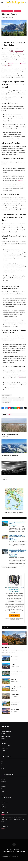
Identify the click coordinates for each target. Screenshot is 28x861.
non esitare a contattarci (10, 567)
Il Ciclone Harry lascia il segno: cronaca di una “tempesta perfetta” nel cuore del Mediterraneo (17, 552)
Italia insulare (4, 802)
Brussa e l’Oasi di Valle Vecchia (9, 434)
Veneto (3, 750)
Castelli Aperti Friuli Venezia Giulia (17, 522)
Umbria (3, 768)
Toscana (3, 766)
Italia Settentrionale (6, 731)
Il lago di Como (15, 709)
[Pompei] (6, 666)
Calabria (3, 784)
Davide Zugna (13, 525)
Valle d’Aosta (4, 748)
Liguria (3, 738)
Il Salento (13, 679)
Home (2, 6)
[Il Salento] (6, 681)
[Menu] (2, 2)
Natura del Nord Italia (18, 400)
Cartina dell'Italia (8, 512)
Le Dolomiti (5, 647)
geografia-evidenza (6, 395)
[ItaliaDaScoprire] (15, 2)
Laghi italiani (17, 10)
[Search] (26, 2)
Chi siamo (16, 849)
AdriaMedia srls (5, 856)
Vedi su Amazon (14, 615)
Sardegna (3, 806)
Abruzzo (3, 779)
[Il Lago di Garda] (6, 658)
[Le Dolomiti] (14, 638)
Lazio (2, 761)
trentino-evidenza (6, 402)
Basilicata (3, 781)
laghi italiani (10, 63)
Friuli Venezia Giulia (5, 736)
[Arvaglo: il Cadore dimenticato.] (14, 446)
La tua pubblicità (20, 851)
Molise (3, 788)
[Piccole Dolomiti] (14, 468)
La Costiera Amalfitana (17, 671)
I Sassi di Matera (15, 694)
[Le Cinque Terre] (6, 703)
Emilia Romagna (5, 733)
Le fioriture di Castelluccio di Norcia (18, 687)
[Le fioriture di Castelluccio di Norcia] (6, 688)
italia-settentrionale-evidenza (9, 397)
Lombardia (3, 741)
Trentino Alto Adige (6, 745)
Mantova (20, 180)
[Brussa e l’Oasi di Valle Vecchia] (14, 425)
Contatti (10, 849)
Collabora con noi (8, 851)
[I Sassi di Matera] (6, 696)
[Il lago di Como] (6, 711)
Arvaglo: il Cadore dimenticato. (10, 455)
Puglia (2, 791)
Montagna (5, 644)
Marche (3, 763)
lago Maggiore (8, 65)
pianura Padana (19, 51)
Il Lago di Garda (15, 656)
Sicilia (2, 804)
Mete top (4, 400)
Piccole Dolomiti (6, 477)
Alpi (12, 51)
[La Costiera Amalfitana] (6, 673)
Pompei (13, 664)
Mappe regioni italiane (18, 512)
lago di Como (22, 63)
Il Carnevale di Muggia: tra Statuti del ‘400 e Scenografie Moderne (17, 536)
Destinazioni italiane (9, 6)
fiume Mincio (22, 377)
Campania (3, 786)
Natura (10, 400)
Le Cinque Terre (15, 702)
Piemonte (3, 743)
